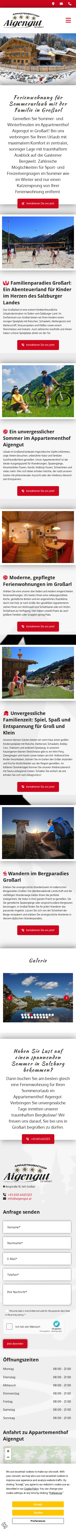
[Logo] (23, 20)
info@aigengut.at (19, 1199)
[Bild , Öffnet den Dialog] (38, 998)
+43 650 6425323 (20, 1195)
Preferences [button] (55, 1493)
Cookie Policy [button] (31, 1488)
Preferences (38, 1521)
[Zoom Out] (8, 1457)
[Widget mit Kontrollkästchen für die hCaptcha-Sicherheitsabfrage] (33, 1326)
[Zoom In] (8, 1451)
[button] (59, 20)
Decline (38, 1512)
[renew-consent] (4, 1525)
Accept (38, 1504)
